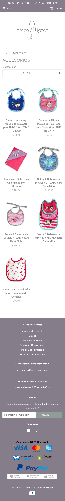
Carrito (58, 8)
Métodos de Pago (32, 340)
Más (9, 8)
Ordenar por (9, 66)
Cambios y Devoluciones (33, 345)
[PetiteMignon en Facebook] (28, 431)
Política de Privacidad (32, 349)
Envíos (32, 335)
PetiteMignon (47, 487)
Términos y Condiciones (32, 354)
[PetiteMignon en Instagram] (36, 431)
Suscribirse (49, 415)
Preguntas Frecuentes (32, 331)
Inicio (5, 53)
